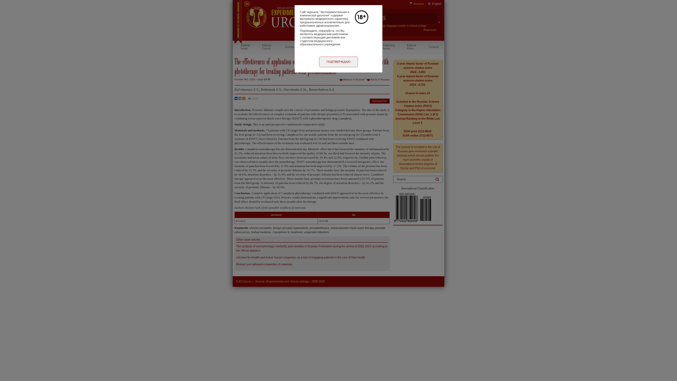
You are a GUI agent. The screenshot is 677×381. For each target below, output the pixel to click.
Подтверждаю (338, 62)
